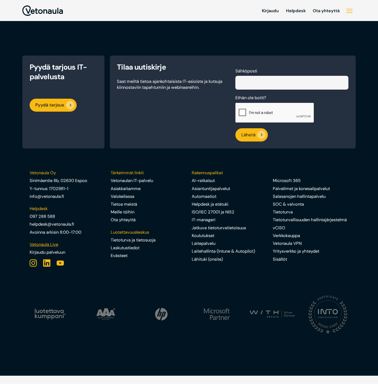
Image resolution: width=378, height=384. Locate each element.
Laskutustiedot (125, 248)
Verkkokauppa (286, 235)
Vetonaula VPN (287, 243)
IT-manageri (203, 220)
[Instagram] (33, 263)
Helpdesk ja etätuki (210, 204)
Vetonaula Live (44, 244)
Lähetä (248, 135)
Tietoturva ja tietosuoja (133, 240)
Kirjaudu (270, 11)
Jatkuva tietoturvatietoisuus (219, 228)
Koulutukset (203, 235)
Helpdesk (296, 11)
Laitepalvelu (203, 243)
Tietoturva (283, 212)
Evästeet (119, 255)
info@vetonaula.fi (47, 196)
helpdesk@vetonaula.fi (52, 224)
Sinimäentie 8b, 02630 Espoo (58, 180)
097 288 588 (42, 216)
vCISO (279, 228)
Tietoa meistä (124, 204)
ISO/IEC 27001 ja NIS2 (213, 212)
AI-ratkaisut (203, 180)
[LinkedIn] (46, 263)
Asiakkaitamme (126, 188)
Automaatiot (204, 196)
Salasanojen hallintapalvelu (299, 196)
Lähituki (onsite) (207, 259)
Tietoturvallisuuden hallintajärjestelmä (310, 220)
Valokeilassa (122, 196)
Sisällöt (280, 259)
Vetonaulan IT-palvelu (132, 180)
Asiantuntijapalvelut (211, 188)
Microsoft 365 (287, 180)
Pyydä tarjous (49, 105)
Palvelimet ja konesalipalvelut (301, 188)
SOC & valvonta (288, 204)
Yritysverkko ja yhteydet (296, 251)
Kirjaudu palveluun (47, 252)
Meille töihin (122, 212)
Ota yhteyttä (326, 11)
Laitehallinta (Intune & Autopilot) (223, 251)
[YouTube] (60, 263)
